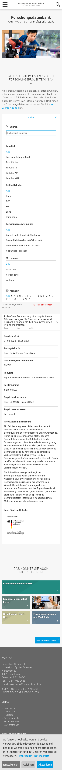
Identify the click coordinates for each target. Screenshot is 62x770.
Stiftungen (11, 216)
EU (7, 206)
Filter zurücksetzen (44, 304)
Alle (8, 151)
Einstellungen (10, 764)
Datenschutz (41, 756)
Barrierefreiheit (11, 724)
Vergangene (12, 274)
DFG (8, 201)
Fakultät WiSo (13, 178)
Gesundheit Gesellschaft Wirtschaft (24, 240)
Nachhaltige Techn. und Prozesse (23, 245)
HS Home (8, 714)
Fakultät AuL (12, 162)
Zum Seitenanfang (46, 640)
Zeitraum (10, 279)
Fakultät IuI (12, 167)
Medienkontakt (11, 721)
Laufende (11, 269)
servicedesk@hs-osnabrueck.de (25, 684)
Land (8, 211)
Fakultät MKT (13, 172)
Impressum (25, 756)
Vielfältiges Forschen (16, 250)
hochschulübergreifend (18, 157)
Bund (8, 196)
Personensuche (12, 718)
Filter (32, 117)
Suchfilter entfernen (42, 133)
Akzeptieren (45, 764)
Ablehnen (28, 764)
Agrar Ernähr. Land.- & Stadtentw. (23, 235)
